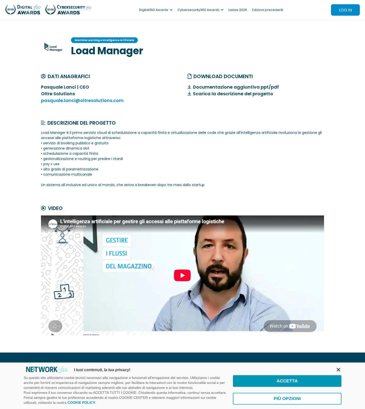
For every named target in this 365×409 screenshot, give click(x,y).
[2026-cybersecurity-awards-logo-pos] (68, 10)
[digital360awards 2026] (22, 10)
